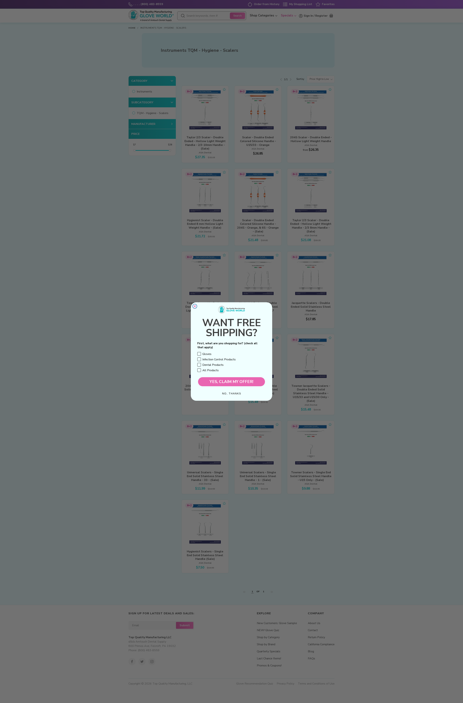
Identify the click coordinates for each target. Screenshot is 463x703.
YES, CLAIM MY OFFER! (231, 381)
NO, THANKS (231, 393)
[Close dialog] (195, 306)
